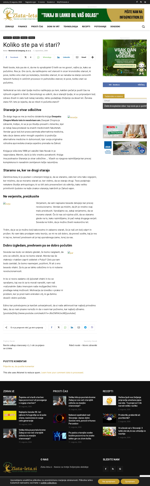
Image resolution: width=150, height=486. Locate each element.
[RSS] (141, 2)
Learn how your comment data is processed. (62, 372)
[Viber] (92, 327)
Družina (16, 38)
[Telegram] (85, 327)
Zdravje (24, 38)
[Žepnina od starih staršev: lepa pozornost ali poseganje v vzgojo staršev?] (9, 400)
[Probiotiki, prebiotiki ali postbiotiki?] (109, 418)
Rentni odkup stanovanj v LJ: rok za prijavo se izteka (23, 347)
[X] (58, 327)
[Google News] (145, 2)
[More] (93, 57)
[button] (143, 26)
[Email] (78, 327)
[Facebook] (137, 2)
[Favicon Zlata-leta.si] (20, 14)
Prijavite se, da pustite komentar (18, 366)
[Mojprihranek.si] (125, 75)
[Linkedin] (72, 327)
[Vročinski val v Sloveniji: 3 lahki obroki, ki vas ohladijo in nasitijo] (109, 431)
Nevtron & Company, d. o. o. (19, 50)
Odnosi (31, 38)
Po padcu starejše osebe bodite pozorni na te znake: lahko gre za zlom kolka (82, 436)
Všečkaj (141, 85)
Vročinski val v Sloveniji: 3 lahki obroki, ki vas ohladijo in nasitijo (132, 431)
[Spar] (125, 139)
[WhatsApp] (65, 327)
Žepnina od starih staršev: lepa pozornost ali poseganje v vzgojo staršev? (33, 400)
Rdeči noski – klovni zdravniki (83, 345)
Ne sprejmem (108, 481)
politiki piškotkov (49, 482)
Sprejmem (130, 481)
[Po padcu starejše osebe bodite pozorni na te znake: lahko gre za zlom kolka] (59, 436)
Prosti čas (7, 38)
